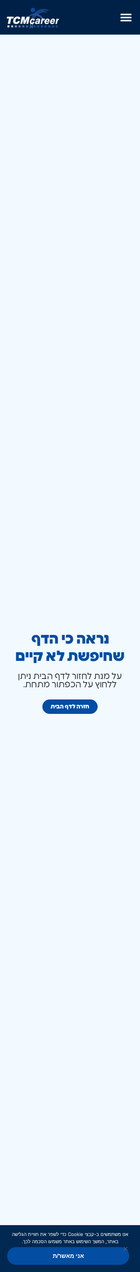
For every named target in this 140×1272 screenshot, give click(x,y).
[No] (126, 1249)
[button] (126, 17)
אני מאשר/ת (68, 1255)
